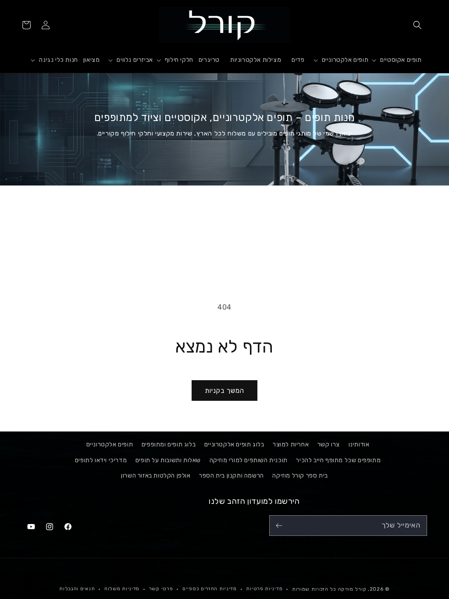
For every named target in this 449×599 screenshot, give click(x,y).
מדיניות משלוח (121, 589)
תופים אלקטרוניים (109, 444)
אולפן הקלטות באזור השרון (155, 475)
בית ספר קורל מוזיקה (300, 475)
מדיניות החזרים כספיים (209, 589)
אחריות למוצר (291, 444)
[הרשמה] (279, 525)
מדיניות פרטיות (264, 589)
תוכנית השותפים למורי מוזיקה (249, 460)
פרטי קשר (161, 589)
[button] (417, 25)
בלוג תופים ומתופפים (169, 444)
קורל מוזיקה (352, 589)
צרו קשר (328, 444)
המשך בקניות (224, 391)
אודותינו (359, 444)
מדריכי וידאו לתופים (101, 460)
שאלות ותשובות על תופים (168, 460)
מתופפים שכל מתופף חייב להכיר (338, 460)
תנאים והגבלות (77, 589)
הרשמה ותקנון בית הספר (231, 475)
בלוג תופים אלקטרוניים (234, 444)
